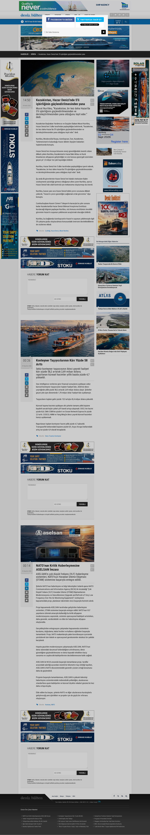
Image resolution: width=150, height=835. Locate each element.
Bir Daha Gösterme (52, 32)
